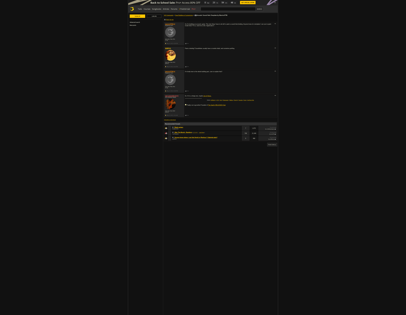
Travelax (241, 100)
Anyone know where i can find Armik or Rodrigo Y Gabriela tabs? (195, 137)
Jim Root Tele (250, 100)
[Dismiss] (275, 2)
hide (240, 129)
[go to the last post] (275, 129)
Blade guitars (178, 127)
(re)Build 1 (213, 100)
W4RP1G (168, 48)
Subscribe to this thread (170, 119)
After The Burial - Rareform (183, 132)
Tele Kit (236, 100)
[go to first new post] (173, 127)
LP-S (218, 100)
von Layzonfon (170, 96)
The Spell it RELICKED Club (217, 105)
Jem (221, 100)
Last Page (201, 132)
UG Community (168, 15)
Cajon (245, 100)
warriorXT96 (169, 24)
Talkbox (231, 100)
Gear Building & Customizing (184, 15)
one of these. (207, 96)
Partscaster (225, 100)
